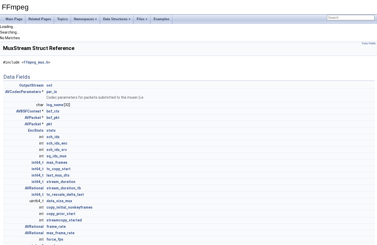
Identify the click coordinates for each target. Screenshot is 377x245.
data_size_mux (59, 201)
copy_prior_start (60, 214)
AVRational (34, 188)
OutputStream (31, 85)
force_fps (54, 239)
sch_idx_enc (56, 143)
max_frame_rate (60, 233)
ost (49, 85)
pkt (49, 124)
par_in (51, 92)
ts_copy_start (58, 169)
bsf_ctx (52, 111)
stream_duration (60, 182)
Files (140, 19)
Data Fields (369, 43)
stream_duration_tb (63, 188)
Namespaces (84, 19)
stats (51, 130)
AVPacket (33, 118)
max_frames (56, 162)
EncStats (36, 130)
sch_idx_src (56, 150)
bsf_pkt (52, 118)
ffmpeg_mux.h (36, 62)
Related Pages (39, 19)
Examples (161, 19)
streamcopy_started (64, 220)
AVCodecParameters (23, 92)
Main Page (14, 19)
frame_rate (56, 226)
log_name (54, 105)
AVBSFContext (28, 111)
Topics (62, 19)
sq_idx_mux (56, 156)
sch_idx (52, 137)
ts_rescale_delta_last (65, 194)
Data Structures (115, 19)
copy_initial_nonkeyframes (69, 207)
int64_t (38, 162)
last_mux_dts (58, 175)
